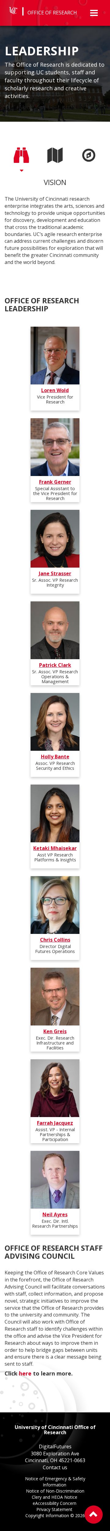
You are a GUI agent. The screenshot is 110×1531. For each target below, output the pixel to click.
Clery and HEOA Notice (55, 1497)
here (25, 1373)
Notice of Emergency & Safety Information (55, 1482)
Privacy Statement (55, 1510)
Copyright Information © (55, 1515)
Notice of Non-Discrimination (55, 1491)
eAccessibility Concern (55, 1504)
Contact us (55, 1467)
